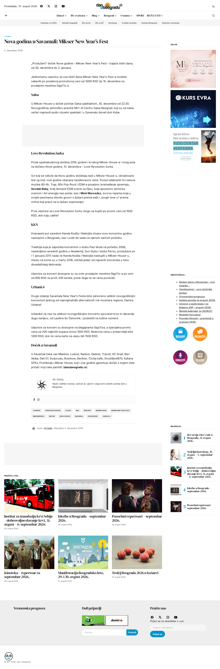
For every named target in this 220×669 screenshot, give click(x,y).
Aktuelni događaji (69, 23)
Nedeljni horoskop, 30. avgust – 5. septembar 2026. (200, 455)
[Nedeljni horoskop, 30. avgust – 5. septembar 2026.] (176, 454)
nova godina (65, 416)
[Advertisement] (81, 135)
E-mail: (180, 621)
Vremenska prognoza (192, 296)
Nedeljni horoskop (190, 314)
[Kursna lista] (193, 68)
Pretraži (132, 632)
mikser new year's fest (120, 410)
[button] (213, 6)
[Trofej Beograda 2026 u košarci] (137, 552)
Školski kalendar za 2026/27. (196, 311)
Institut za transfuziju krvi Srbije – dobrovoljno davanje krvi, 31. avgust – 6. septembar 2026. (201, 472)
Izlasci (8, 36)
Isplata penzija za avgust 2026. (197, 300)
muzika (52, 416)
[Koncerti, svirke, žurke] (180, 357)
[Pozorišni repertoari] (200, 333)
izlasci (68, 410)
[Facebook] (34, 399)
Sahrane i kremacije (170, 23)
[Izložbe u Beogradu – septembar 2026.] (83, 496)
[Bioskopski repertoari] (180, 333)
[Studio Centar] (93, 620)
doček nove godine (52, 410)
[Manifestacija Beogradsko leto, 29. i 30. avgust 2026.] (83, 552)
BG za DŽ (99, 23)
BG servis (86, 23)
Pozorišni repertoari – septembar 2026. (199, 506)
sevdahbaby (93, 416)
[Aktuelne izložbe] (200, 357)
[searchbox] (104, 632)
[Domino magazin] (116, 620)
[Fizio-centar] (193, 146)
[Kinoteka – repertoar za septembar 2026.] (29, 552)
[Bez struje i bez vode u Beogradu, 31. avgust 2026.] (176, 437)
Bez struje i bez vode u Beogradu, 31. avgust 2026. (200, 438)
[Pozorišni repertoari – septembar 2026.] (137, 496)
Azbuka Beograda (149, 23)
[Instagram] (38, 399)
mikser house (101, 410)
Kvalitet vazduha (129, 23)
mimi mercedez (38, 416)
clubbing (36, 410)
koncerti (87, 410)
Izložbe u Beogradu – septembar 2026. (199, 489)
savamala (79, 416)
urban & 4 (107, 416)
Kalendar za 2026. (49, 23)
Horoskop (112, 23)
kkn (77, 410)
